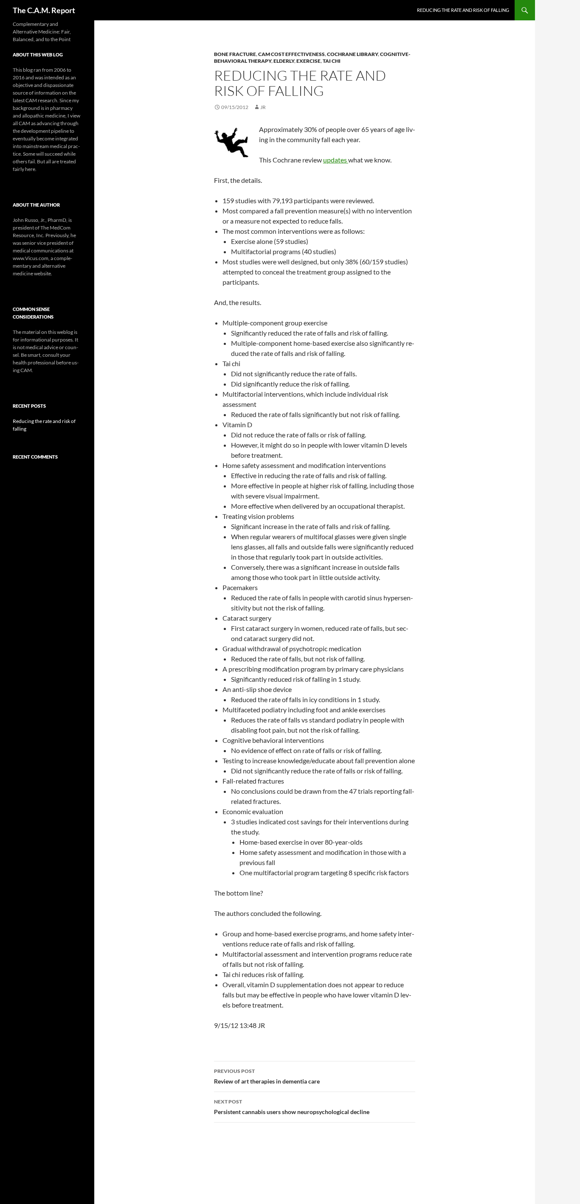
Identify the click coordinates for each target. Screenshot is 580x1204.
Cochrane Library (352, 54)
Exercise (308, 61)
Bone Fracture (235, 54)
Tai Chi (332, 61)
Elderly (283, 61)
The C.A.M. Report (44, 10)
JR (263, 107)
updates (335, 160)
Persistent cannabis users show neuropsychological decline (291, 1106)
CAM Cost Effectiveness (291, 54)
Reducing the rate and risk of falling (463, 10)
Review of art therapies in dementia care (267, 1076)
